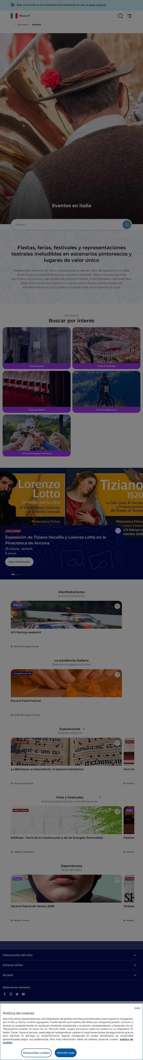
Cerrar (137, 1008)
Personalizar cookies (36, 1052)
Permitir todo (65, 1052)
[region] (71, 1031)
